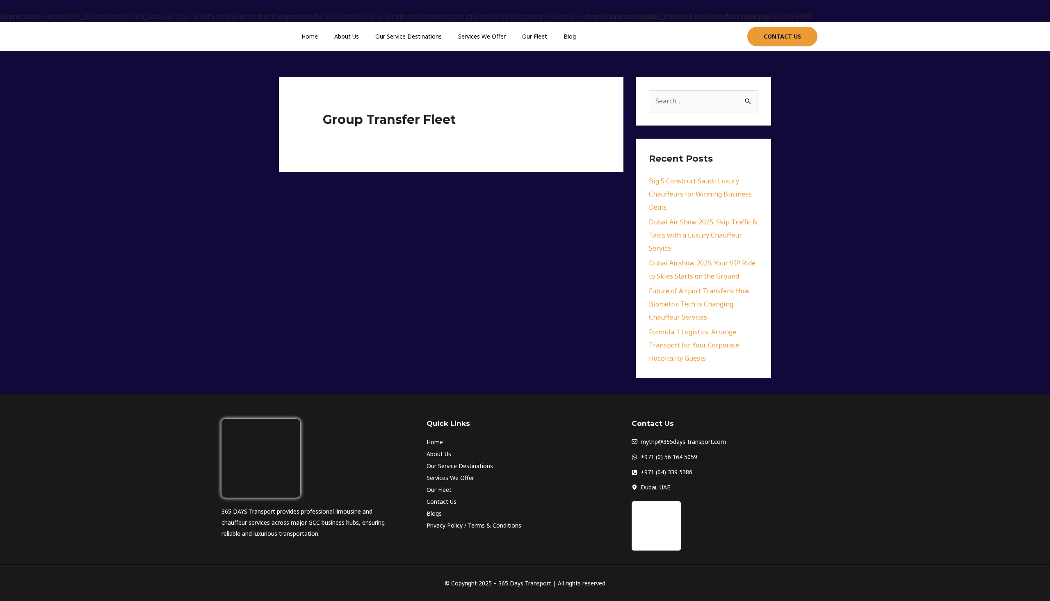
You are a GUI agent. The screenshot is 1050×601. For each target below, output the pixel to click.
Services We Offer (482, 36)
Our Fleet (534, 36)
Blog (570, 36)
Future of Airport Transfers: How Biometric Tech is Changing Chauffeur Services (699, 304)
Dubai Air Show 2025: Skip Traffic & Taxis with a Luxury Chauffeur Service (703, 235)
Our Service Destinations (408, 36)
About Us (346, 36)
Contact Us (442, 501)
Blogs (434, 513)
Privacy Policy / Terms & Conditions (474, 525)
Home (309, 36)
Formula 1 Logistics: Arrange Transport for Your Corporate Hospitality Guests (694, 345)
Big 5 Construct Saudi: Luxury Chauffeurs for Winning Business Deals (700, 194)
